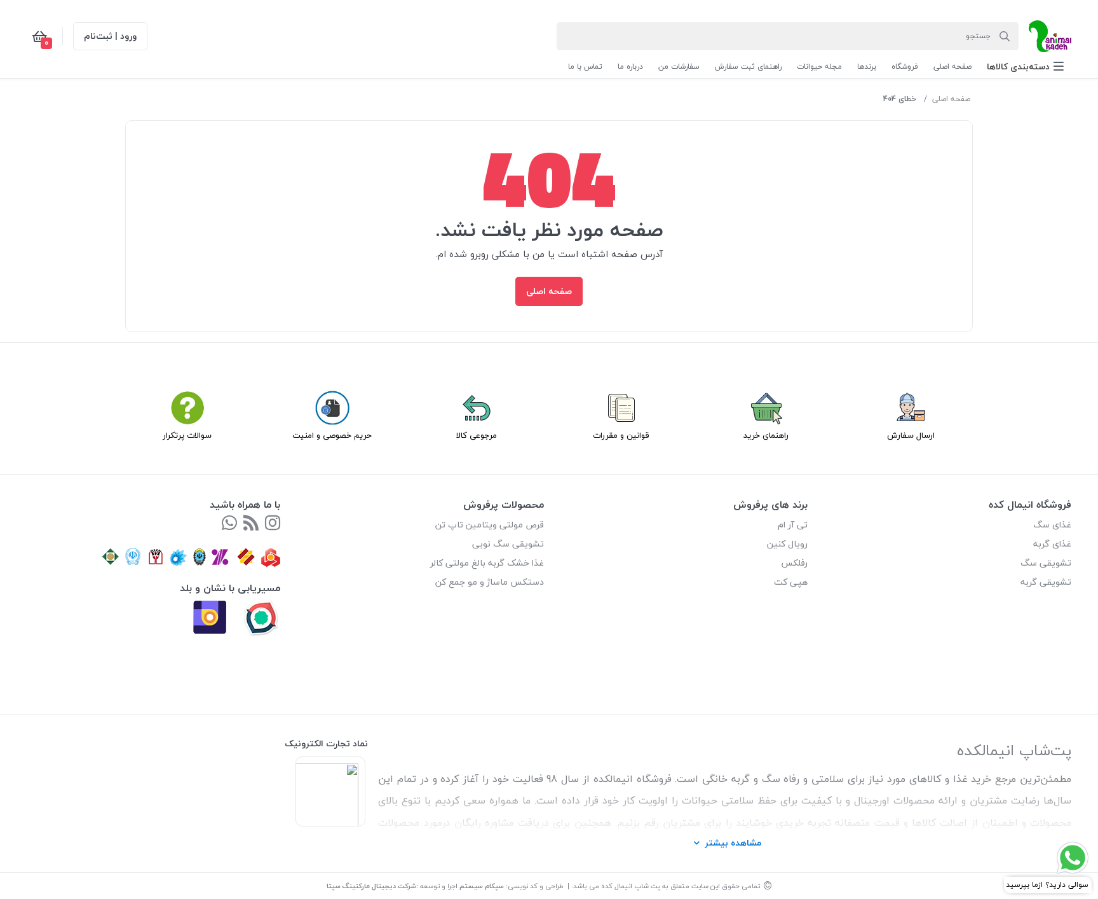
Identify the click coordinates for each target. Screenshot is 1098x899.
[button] (1025, 66)
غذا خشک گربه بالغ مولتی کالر (487, 563)
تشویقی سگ (1045, 563)
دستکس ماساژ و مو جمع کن (489, 582)
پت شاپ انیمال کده (630, 886)
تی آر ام (793, 525)
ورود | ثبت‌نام (110, 36)
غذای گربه (1052, 544)
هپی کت (791, 582)
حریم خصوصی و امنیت (332, 435)
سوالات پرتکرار (187, 435)
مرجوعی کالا (476, 435)
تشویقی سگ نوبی (508, 544)
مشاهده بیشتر (733, 843)
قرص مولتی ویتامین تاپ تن (489, 525)
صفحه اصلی (951, 99)
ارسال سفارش (911, 435)
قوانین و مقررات (621, 435)
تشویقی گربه (1045, 582)
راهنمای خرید (766, 435)
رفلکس (794, 563)
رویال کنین (787, 544)
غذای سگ (1052, 525)
